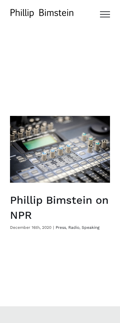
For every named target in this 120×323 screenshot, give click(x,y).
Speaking (90, 227)
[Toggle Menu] (105, 14)
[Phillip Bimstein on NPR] (60, 149)
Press (61, 227)
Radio (73, 227)
